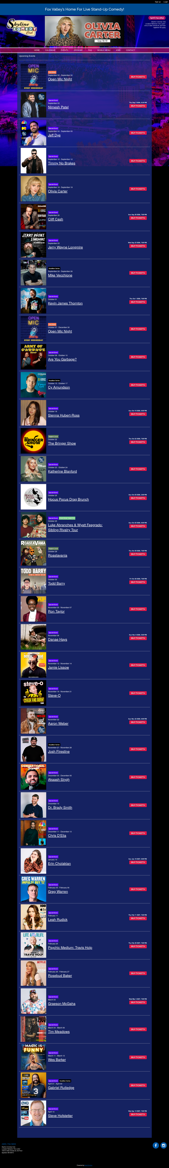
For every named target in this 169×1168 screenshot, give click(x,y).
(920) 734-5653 (157, 18)
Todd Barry (56, 583)
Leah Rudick (57, 919)
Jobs (118, 50)
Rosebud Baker (60, 975)
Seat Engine (88, 1165)
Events (64, 50)
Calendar (50, 50)
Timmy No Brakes (61, 163)
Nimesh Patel (58, 106)
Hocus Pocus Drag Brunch (68, 499)
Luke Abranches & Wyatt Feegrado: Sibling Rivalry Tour (75, 527)
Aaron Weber (58, 723)
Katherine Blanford (62, 471)
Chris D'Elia (57, 835)
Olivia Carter (57, 191)
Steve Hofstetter (60, 1115)
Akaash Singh (59, 779)
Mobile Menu (103, 50)
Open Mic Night (60, 78)
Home (37, 50)
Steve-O (54, 695)
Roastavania (57, 555)
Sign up (158, 2)
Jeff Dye (54, 134)
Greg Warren (58, 891)
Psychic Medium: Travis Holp (70, 947)
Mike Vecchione (60, 275)
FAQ (90, 50)
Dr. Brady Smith (60, 807)
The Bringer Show (62, 443)
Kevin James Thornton (65, 303)
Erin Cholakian (59, 863)
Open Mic (78, 50)
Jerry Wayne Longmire (65, 247)
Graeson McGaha (61, 1003)
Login (166, 2)
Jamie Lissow (58, 667)
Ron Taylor (56, 611)
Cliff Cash (55, 219)
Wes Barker (57, 1059)
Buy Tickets (138, 106)
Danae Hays (57, 639)
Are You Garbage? (62, 359)
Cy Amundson (59, 387)
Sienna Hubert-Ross (64, 415)
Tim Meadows (59, 1031)
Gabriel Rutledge (61, 1087)
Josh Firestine (59, 751)
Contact (130, 50)
